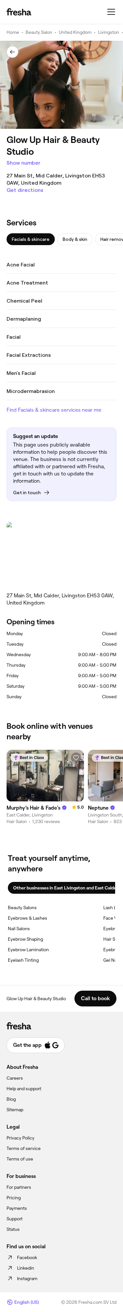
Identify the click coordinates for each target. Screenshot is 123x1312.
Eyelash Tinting (23, 960)
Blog (11, 1099)
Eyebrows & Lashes (27, 918)
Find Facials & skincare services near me (54, 410)
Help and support (24, 1088)
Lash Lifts (113, 907)
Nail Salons (19, 928)
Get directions (25, 190)
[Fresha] (19, 12)
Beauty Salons (22, 907)
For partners (19, 1187)
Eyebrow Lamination (28, 949)
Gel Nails (112, 960)
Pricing (14, 1197)
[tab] (31, 239)
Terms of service (24, 1148)
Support (15, 1218)
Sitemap (15, 1109)
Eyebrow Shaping (25, 939)
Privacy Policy (20, 1137)
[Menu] (111, 12)
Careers (15, 1078)
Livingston (108, 32)
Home (13, 32)
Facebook (27, 1257)
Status (13, 1229)
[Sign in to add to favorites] (76, 757)
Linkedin (25, 1268)
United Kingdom (75, 32)
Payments (17, 1208)
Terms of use (20, 1159)
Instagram (27, 1278)
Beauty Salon (39, 32)
